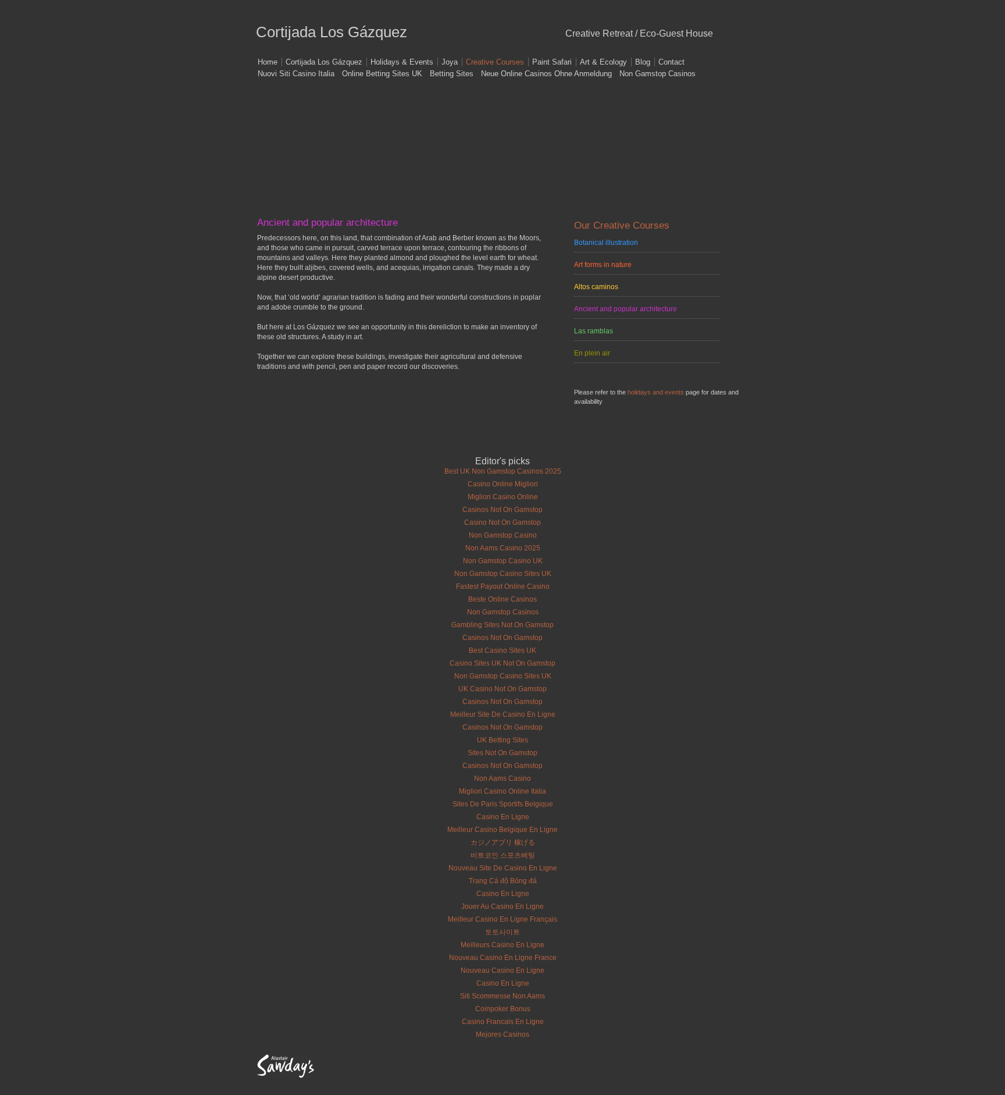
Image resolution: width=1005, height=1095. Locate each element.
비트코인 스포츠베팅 (503, 855)
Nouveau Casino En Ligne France (503, 958)
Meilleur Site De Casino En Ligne (502, 714)
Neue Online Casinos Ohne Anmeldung (546, 73)
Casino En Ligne (502, 817)
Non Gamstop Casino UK (503, 561)
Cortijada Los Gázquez (324, 62)
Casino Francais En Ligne (503, 1022)
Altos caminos (596, 287)
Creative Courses (495, 62)
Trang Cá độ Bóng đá (503, 881)
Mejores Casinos (502, 1034)
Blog (642, 62)
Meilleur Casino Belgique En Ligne (502, 830)
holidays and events (656, 392)
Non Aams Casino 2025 (502, 548)
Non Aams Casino (502, 778)
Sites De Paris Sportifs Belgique (502, 804)
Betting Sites (451, 73)
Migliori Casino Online (503, 497)
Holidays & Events (401, 62)
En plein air (592, 353)
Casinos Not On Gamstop (502, 510)
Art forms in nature (603, 265)
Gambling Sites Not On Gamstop (502, 625)
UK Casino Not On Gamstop (502, 689)
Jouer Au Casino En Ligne (502, 906)
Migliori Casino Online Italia (502, 791)
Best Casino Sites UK (502, 650)
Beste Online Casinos (502, 599)
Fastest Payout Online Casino (503, 586)
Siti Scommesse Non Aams (502, 996)
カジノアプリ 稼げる (503, 842)
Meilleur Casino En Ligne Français (502, 919)
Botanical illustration (606, 243)
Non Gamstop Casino (503, 535)
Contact (671, 62)
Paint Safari (552, 62)
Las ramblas (593, 331)
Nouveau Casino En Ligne (502, 970)
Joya (449, 62)
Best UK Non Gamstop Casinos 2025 (502, 471)
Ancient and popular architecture (625, 309)
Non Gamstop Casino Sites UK (502, 574)
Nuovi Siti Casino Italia (296, 73)
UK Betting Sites (502, 740)
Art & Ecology (603, 62)
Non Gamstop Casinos (657, 73)
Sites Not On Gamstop (502, 753)
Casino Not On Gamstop (502, 522)
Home (267, 62)
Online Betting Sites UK (382, 73)
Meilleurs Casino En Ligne (502, 945)
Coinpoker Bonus (502, 1009)
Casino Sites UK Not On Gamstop (502, 663)
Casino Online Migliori (503, 484)
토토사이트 (502, 932)
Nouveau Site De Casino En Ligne (502, 868)
